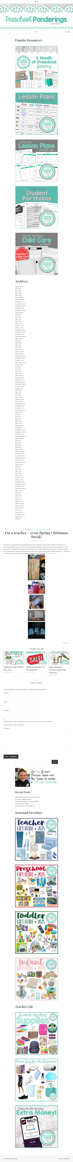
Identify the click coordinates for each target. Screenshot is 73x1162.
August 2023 (19, 364)
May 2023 (18, 371)
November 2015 (20, 458)
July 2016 (18, 440)
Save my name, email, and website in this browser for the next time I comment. (28, 721)
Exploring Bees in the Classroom (25, 806)
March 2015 (18, 475)
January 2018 (19, 401)
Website (6, 710)
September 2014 (20, 488)
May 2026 (18, 293)
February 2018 (19, 399)
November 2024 (20, 332)
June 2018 (18, 391)
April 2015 (18, 473)
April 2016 (18, 447)
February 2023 (19, 378)
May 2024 (18, 345)
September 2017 (20, 410)
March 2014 (18, 501)
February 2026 (19, 299)
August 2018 (19, 388)
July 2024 (18, 341)
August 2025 (19, 312)
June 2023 (18, 369)
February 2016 (19, 451)
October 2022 (19, 386)
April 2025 (18, 321)
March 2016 (18, 449)
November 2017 (20, 406)
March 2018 (18, 397)
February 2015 (19, 477)
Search (55, 762)
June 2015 (18, 469)
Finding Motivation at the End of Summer (27, 797)
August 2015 (19, 464)
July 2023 (18, 367)
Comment (7, 728)
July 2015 (18, 467)
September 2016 (20, 436)
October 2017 (19, 408)
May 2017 (18, 419)
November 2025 (20, 306)
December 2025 (20, 304)
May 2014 (18, 497)
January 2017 (19, 427)
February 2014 (19, 503)
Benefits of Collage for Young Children (26, 801)
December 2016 (20, 430)
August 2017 (19, 412)
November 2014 (20, 484)
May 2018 (18, 393)
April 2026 (18, 295)
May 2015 (18, 471)
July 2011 (18, 519)
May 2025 (18, 319)
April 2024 (18, 347)
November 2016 (20, 432)
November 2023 (20, 358)
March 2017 (18, 423)
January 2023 (19, 380)
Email (6, 702)
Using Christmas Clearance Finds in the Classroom (57, 670)
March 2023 (18, 375)
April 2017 (18, 421)
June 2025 (18, 317)
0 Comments (65, 643)
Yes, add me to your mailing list (14, 725)
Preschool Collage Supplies (23, 799)
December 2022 (20, 382)
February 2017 (19, 425)
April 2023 (18, 373)
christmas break (28, 529)
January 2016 (19, 453)
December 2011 (20, 514)
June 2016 (18, 443)
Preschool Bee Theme (22, 803)
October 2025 (19, 308)
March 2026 (18, 297)
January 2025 (19, 328)
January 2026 (19, 302)
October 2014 (19, 486)
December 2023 (20, 356)
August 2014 (19, 490)
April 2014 (18, 499)
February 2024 (19, 351)
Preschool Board (50, 553)
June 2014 (18, 495)
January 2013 (19, 508)
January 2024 (19, 354)
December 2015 (20, 456)
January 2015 (19, 480)
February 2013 (19, 506)
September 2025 (20, 310)
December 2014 (20, 482)
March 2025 (18, 323)
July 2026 (18, 288)
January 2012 (19, 512)
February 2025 (19, 325)
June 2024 (18, 343)
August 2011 (19, 516)
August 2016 (19, 438)
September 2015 (20, 462)
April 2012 (18, 510)
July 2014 (18, 493)
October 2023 (19, 360)
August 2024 (19, 338)
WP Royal (14, 1158)
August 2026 (19, 286)
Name (6, 693)
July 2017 (18, 414)
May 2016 (18, 445)
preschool (46, 529)
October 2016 (19, 434)
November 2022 (20, 384)
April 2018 (18, 395)
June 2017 (18, 417)
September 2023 (20, 362)
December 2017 (20, 404)
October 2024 (19, 334)
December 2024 (20, 330)
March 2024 (18, 349)
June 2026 (18, 291)
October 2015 (19, 460)
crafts (38, 529)
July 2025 (18, 315)
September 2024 (20, 336)
